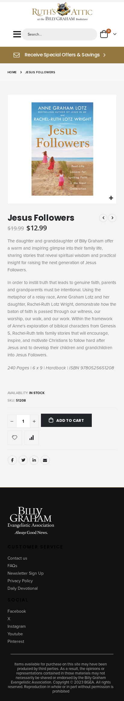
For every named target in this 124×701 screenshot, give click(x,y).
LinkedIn (34, 460)
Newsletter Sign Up (26, 573)
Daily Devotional (23, 588)
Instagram (17, 626)
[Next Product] (112, 218)
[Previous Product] (103, 218)
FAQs (12, 566)
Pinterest (16, 641)
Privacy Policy (20, 581)
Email (45, 460)
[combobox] (59, 34)
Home (12, 72)
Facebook (12, 460)
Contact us (17, 558)
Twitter (23, 460)
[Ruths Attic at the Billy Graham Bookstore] (62, 11)
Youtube (15, 634)
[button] (111, 198)
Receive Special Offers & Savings (62, 55)
